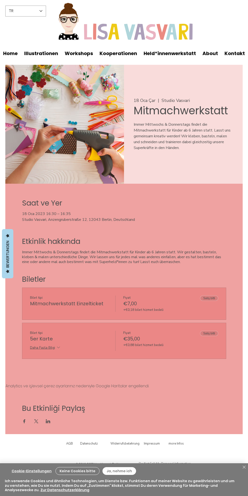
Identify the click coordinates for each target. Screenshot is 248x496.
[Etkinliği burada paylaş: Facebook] (24, 421)
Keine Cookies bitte (77, 471)
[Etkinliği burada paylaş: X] (36, 421)
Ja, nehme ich (119, 471)
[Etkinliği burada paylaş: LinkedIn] (48, 421)
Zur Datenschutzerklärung (64, 490)
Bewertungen (7, 254)
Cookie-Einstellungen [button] (32, 471)
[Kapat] (244, 467)
